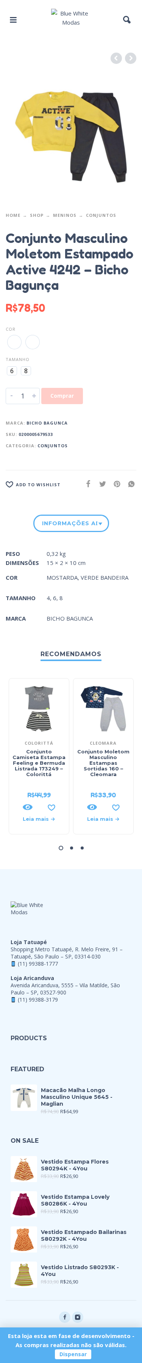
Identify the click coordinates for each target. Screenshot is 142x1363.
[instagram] (77, 1317)
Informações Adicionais (69, 523)
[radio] (14, 342)
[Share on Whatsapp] (129, 484)
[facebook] (64, 1317)
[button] (13, 19)
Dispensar (73, 1354)
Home (13, 215)
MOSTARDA (62, 577)
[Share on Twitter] (100, 484)
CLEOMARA (103, 743)
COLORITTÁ (39, 743)
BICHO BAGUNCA (47, 423)
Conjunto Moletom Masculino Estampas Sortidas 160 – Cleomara (103, 762)
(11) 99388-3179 (38, 999)
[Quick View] (28, 807)
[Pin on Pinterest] (115, 484)
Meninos (64, 215)
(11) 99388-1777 (38, 963)
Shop (37, 215)
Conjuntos (101, 215)
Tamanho (18, 359)
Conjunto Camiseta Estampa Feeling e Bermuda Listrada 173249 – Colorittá (39, 762)
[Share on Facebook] (86, 484)
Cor (11, 329)
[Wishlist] (51, 807)
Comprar (62, 395)
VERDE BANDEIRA (104, 577)
